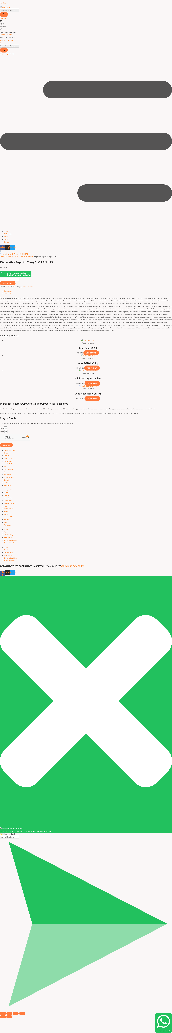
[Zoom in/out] (3, 1013)
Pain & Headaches (27, 257)
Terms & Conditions (10, 540)
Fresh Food (8, 461)
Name (2, 431)
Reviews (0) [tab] (8, 294)
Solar (5, 483)
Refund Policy (8, 537)
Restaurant (7, 485)
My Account (4, 18)
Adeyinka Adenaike (72, 565)
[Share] (16, 1013)
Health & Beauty (10, 464)
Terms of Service (9, 543)
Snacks (6, 472)
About (6, 237)
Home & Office (9, 477)
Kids (5, 466)
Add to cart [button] (91, 353)
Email (2, 428)
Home (6, 231)
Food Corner (8, 458)
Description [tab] (8, 291)
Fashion (6, 456)
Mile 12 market (9, 469)
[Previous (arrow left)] (3, 1016)
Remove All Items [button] (6, 35)
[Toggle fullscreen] (9, 1013)
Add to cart (8, 283)
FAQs (6, 239)
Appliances (7, 475)
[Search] (4, 14)
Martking (3, 3)
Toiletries (7, 480)
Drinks (6, 453)
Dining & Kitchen (9, 450)
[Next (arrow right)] (9, 1016)
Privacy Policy (8, 535)
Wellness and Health (12, 257)
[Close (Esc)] (22, 1013)
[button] (86, 141)
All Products (8, 234)
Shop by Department (7, 54)
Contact (6, 242)
